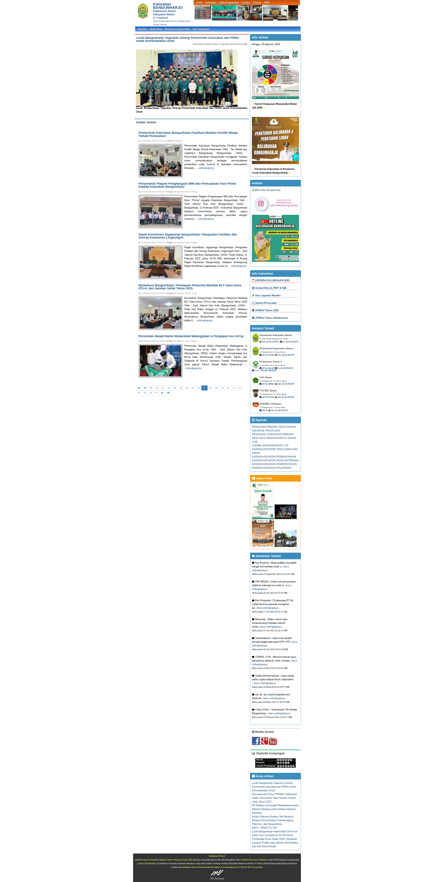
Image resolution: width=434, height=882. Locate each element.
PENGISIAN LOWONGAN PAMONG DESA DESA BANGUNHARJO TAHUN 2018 (274, 438)
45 (145, 393)
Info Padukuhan (201, 29)
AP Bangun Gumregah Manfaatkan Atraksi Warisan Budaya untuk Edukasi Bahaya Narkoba (275, 809)
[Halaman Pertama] (139, 387)
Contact (246, 2)
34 (186, 388)
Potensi (257, 2)
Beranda (142, 29)
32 (175, 388)
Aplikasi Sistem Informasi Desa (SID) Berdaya (180, 860)
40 (222, 388)
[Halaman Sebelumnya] (145, 387)
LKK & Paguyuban (229, 2)
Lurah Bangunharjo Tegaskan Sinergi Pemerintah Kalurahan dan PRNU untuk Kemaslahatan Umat (187, 39)
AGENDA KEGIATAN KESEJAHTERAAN (275, 460)
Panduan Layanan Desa (177, 29)
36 (198, 388)
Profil (199, 2)
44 (139, 393)
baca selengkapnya (267, 608)
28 (151, 388)
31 (169, 388)
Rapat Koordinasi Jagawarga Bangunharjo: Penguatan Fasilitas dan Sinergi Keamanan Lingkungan (188, 236)
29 (157, 388)
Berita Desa (156, 29)
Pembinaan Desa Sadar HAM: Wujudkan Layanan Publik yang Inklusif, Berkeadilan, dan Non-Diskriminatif (275, 843)
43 (240, 388)
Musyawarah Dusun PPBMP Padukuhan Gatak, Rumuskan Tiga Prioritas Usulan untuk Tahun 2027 (274, 798)
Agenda (261, 420)
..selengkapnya (205, 168)
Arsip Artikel (264, 776)
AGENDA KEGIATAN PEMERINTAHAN (274, 464)
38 (210, 388)
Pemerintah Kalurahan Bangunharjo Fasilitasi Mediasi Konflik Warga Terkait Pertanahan (188, 134)
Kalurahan (211, 2)
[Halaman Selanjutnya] (163, 392)
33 (181, 388)
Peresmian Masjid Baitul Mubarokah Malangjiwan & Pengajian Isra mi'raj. (191, 336)
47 (156, 393)
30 (163, 388)
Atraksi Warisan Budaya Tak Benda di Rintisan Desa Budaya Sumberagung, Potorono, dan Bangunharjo (273, 820)
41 (228, 388)
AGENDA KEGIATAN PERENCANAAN (274, 456)
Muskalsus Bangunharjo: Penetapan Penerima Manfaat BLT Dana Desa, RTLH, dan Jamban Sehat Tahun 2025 (190, 286)
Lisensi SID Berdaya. (146, 863)
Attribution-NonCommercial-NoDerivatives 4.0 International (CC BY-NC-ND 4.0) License (222, 867)
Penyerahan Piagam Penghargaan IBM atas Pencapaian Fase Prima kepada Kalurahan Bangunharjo (187, 185)
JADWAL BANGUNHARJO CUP (270, 445)
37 (204, 388)
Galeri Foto (263, 478)
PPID (267, 2)
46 (151, 393)
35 (192, 388)
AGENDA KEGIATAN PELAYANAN (271, 468)
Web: (257, 370)
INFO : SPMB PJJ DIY (264, 827)
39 (216, 388)
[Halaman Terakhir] (168, 392)
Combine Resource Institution (254, 860)
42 (234, 388)
